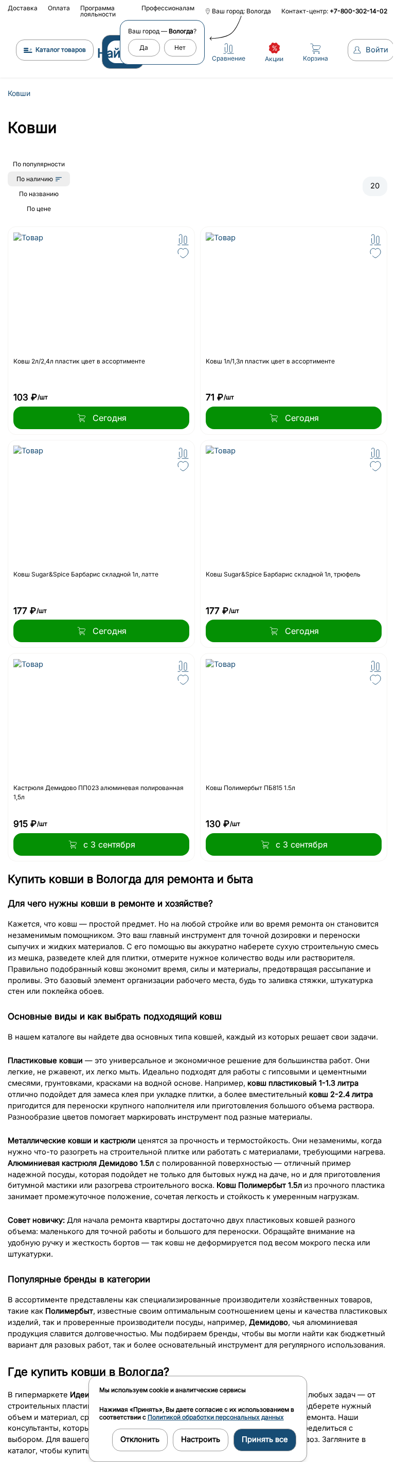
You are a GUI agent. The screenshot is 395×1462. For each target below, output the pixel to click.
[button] (183, 239)
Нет (180, 47)
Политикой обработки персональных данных (216, 1417)
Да (143, 47)
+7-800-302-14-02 (358, 11)
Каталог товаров (60, 49)
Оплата (59, 8)
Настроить (200, 1439)
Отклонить (139, 1439)
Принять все (265, 1439)
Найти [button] (115, 53)
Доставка (23, 8)
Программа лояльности (98, 11)
